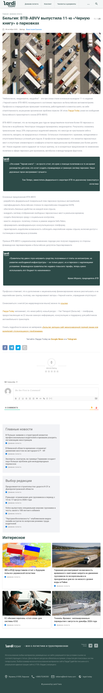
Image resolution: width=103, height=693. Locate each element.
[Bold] (16, 398)
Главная (5, 14)
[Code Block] (40, 398)
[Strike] (26, 398)
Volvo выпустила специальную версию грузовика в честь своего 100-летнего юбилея (31, 509)
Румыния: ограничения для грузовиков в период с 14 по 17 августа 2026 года (30, 498)
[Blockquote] (37, 398)
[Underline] (23, 398)
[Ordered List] (30, 398)
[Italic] (19, 398)
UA (99, 19)
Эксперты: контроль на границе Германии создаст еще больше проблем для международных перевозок (31, 461)
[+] (50, 398)
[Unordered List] (33, 398)
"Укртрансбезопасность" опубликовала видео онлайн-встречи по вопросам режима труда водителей (28, 521)
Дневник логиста (31, 4)
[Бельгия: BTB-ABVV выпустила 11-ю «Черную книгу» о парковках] (5, 348)
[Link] (44, 398)
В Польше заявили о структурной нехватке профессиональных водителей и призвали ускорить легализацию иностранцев (31, 437)
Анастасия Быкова (34, 29)
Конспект (48, 4)
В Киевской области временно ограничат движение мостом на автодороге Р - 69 (26, 449)
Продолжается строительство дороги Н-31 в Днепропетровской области (28, 487)
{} (47, 398)
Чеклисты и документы (66, 4)
